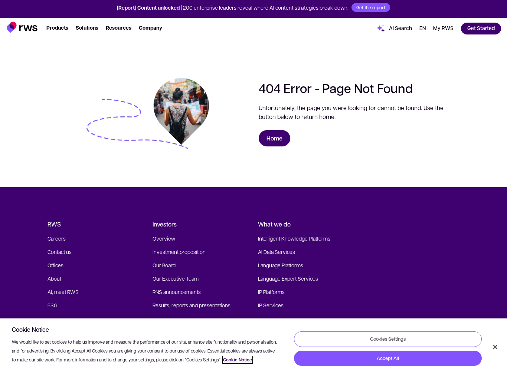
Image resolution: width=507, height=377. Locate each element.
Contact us (60, 251)
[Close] (495, 347)
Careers (57, 238)
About (54, 278)
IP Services (271, 305)
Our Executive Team (176, 278)
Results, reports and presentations (191, 305)
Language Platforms (280, 265)
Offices (55, 265)
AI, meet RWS (63, 291)
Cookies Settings (388, 338)
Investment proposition (179, 251)
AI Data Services (276, 251)
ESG (53, 305)
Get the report (370, 7)
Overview (164, 238)
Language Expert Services (288, 278)
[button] (22, 27)
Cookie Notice (237, 360)
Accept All (388, 358)
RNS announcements (177, 291)
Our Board (164, 265)
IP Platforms (271, 291)
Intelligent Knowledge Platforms (294, 238)
